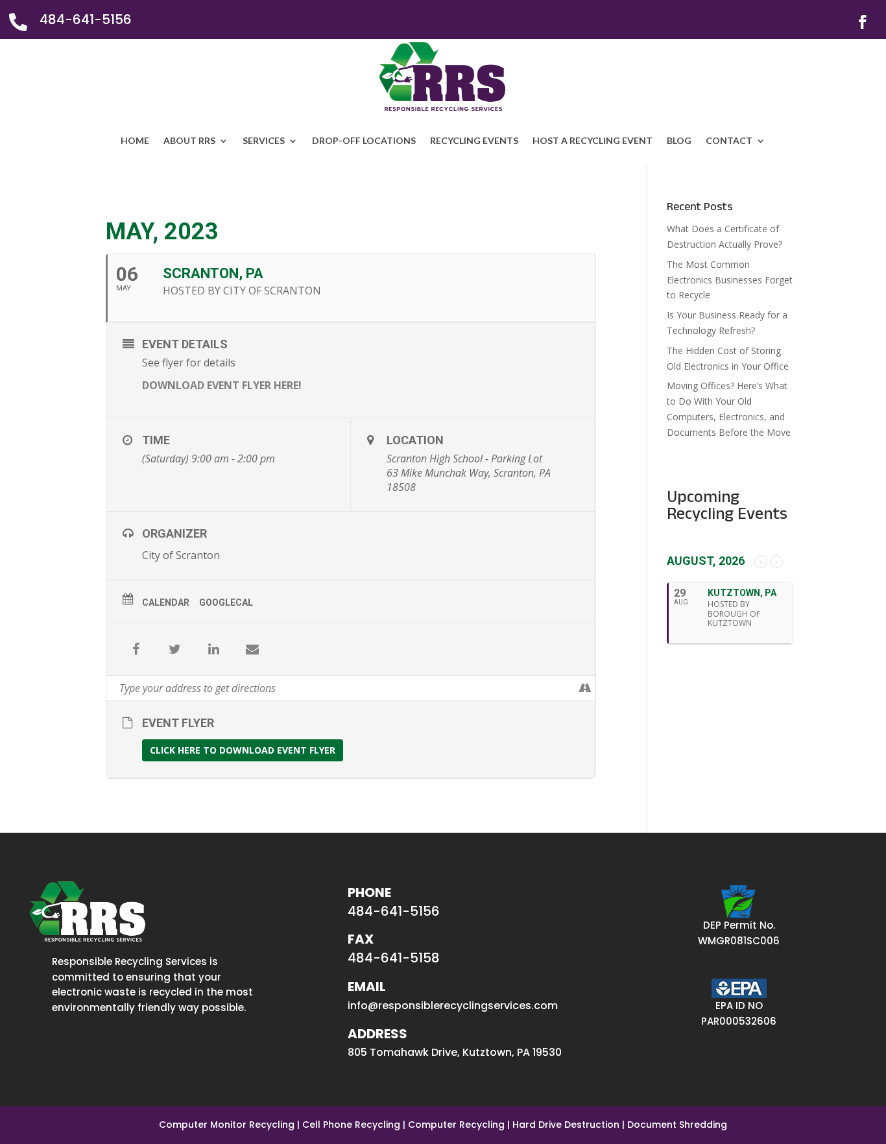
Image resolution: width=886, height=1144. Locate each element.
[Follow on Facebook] (862, 22)
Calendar (165, 602)
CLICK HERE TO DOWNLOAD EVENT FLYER (242, 750)
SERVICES (264, 140)
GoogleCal (226, 602)
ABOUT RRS (189, 140)
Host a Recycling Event (593, 140)
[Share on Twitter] (174, 649)
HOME (135, 140)
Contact (729, 140)
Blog (679, 140)
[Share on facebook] (135, 649)
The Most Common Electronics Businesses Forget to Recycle (730, 280)
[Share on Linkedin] (213, 649)
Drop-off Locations (364, 140)
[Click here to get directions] (585, 688)
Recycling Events (474, 140)
